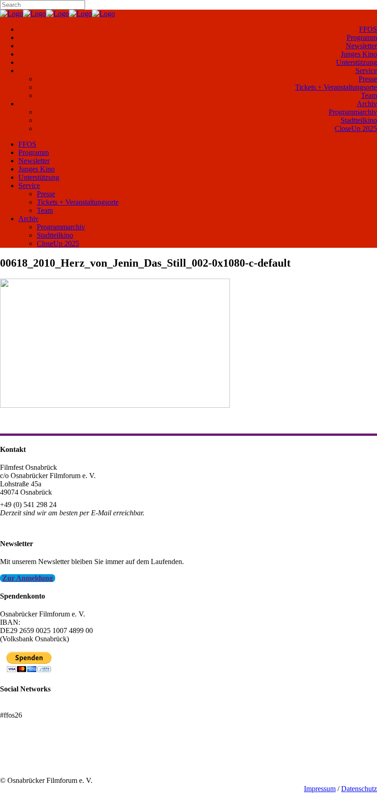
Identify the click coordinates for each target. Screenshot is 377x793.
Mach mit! (15, 755)
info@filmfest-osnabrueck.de (42, 525)
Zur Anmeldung (27, 578)
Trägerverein (18, 764)
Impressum (320, 789)
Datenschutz (359, 789)
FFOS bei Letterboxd (31, 707)
